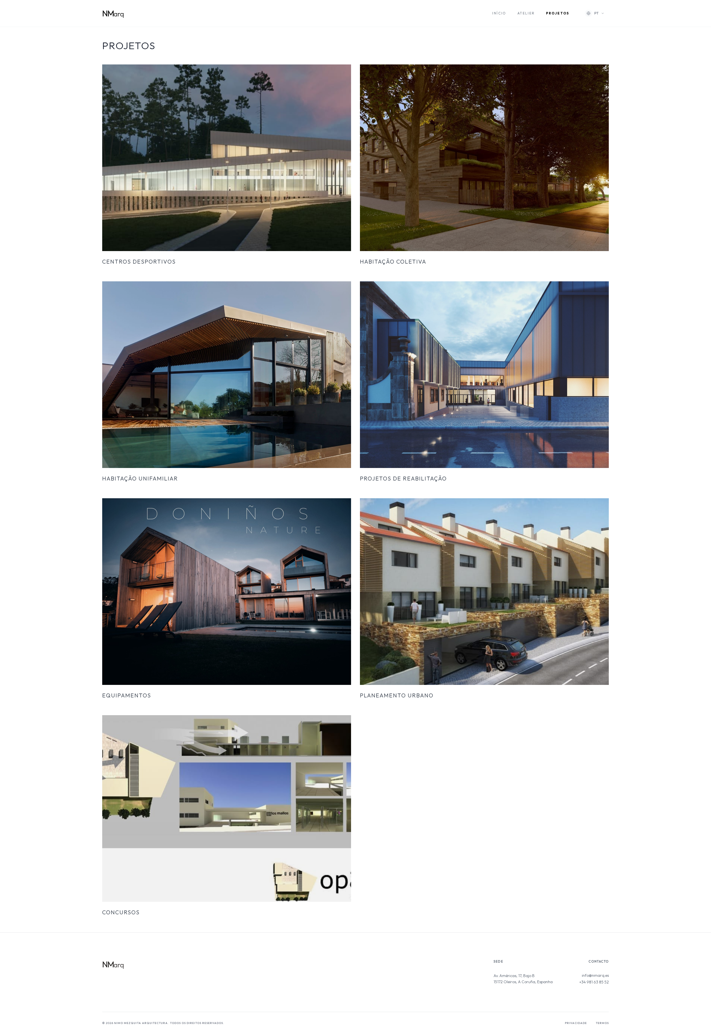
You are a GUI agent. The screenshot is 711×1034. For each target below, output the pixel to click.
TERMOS (602, 1023)
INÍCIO (499, 13)
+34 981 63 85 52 (594, 982)
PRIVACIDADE (576, 1023)
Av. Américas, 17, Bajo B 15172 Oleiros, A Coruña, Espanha (523, 979)
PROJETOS (557, 13)
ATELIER (526, 13)
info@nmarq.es (595, 975)
